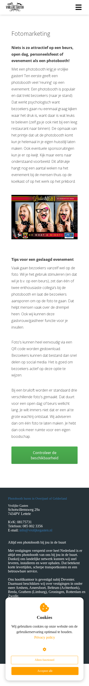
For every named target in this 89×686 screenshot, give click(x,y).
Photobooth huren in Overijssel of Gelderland (37, 498)
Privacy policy (44, 637)
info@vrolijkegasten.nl (35, 530)
